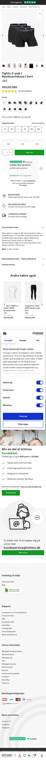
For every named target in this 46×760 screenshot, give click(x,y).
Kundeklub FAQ (8, 622)
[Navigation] (42, 756)
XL (25, 129)
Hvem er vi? (6, 721)
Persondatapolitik (9, 631)
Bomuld (5, 670)
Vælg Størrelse (8, 123)
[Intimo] (7, 755)
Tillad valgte (23, 424)
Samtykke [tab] (8, 340)
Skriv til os (23, 552)
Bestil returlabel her (9, 635)
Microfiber (6, 680)
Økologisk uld (7, 658)
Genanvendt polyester (11, 673)
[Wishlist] (24, 756)
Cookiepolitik (7, 628)
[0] (34, 756)
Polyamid (5, 683)
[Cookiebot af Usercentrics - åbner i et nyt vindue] (32, 333)
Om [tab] (37, 340)
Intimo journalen (8, 582)
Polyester (5, 677)
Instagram (6, 728)
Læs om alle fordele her (31, 486)
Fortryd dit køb (7, 616)
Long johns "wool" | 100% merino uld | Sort (33, 308)
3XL (38, 129)
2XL (32, 129)
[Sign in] (19, 756)
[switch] (39, 390)
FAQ (3, 619)
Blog (3, 585)
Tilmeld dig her (11, 493)
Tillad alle (23, 416)
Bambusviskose (8, 654)
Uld (3, 661)
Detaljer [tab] (23, 340)
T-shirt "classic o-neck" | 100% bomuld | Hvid (11, 308)
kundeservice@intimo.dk (22, 547)
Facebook (6, 724)
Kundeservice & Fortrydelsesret (14, 612)
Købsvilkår (6, 625)
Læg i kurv (29, 152)
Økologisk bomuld (9, 664)
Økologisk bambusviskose (12, 651)
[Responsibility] (29, 756)
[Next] (43, 35)
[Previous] (3, 35)
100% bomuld (7, 667)
